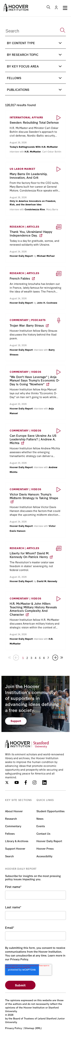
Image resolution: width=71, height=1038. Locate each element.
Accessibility (44, 856)
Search (9, 856)
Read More (35, 134)
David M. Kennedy (47, 581)
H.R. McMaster (33, 151)
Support (16, 721)
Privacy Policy (13, 1028)
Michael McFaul (46, 255)
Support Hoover (15, 848)
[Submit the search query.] (63, 30)
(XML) (38, 1028)
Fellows (10, 833)
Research (11, 818)
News (40, 818)
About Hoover (14, 811)
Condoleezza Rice (35, 209)
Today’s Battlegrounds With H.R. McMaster (34, 146)
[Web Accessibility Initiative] (16, 7)
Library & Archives (16, 841)
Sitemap (29, 1028)
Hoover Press (45, 848)
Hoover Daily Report (21, 255)
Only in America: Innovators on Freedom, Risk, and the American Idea (33, 202)
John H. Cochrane (47, 302)
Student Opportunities (50, 811)
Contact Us (43, 833)
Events (40, 826)
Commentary (13, 826)
